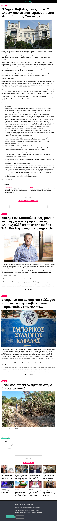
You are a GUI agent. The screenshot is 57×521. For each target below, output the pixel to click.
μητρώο (8, 438)
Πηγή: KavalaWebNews (7, 179)
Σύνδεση (3, 438)
